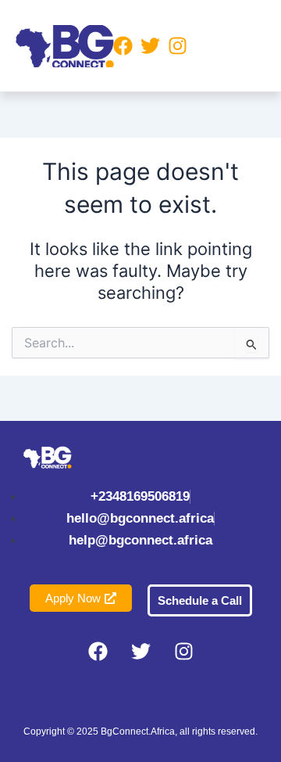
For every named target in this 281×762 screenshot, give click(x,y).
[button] (226, 46)
